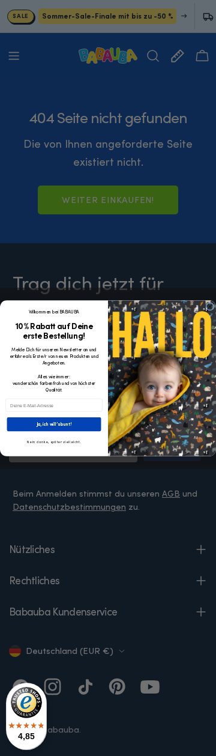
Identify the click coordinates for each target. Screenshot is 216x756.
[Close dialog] (209, 306)
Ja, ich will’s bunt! (54, 424)
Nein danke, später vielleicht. (54, 442)
